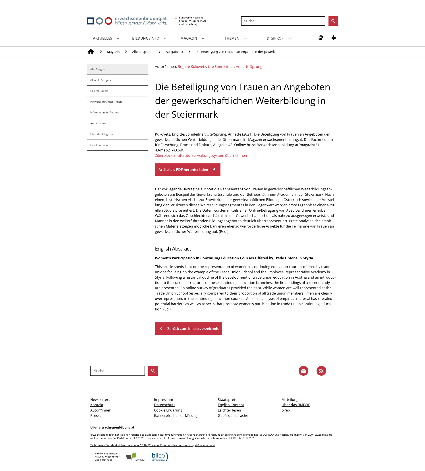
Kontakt (96, 404)
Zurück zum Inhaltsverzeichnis (188, 328)
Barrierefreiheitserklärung (176, 415)
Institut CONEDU (263, 435)
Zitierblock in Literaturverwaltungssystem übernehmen (201, 155)
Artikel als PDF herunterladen (187, 169)
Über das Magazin (101, 134)
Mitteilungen (292, 399)
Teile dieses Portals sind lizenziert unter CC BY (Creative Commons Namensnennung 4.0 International (152, 445)
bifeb (286, 410)
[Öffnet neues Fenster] (190, 21)
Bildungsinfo (145, 38)
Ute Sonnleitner (221, 66)
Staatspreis (227, 399)
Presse (96, 415)
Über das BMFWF (296, 404)
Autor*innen (98, 123)
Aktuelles (102, 38)
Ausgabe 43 (174, 52)
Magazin (188, 38)
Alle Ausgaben (142, 52)
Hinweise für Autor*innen (106, 101)
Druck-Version (99, 145)
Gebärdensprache (233, 415)
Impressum (163, 399)
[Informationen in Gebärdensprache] (320, 37)
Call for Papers (99, 91)
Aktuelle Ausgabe (101, 80)
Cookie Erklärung (168, 410)
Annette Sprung (249, 66)
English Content (231, 404)
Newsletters (100, 399)
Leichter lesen (229, 410)
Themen (232, 38)
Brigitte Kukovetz (192, 66)
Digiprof (275, 38)
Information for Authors (104, 112)
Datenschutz (164, 404)
